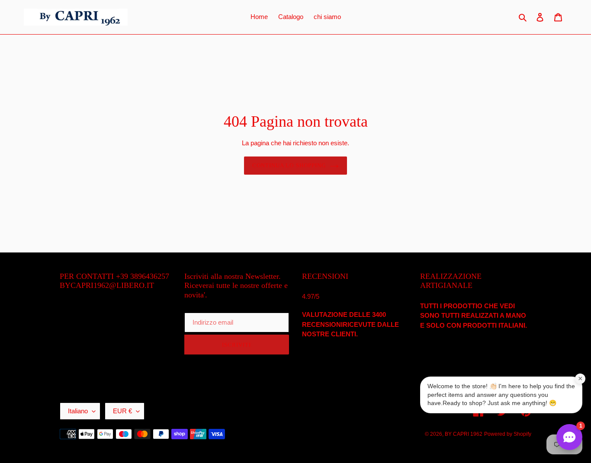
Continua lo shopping (289, 165)
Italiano (78, 411)
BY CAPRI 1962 (463, 434)
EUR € (122, 411)
